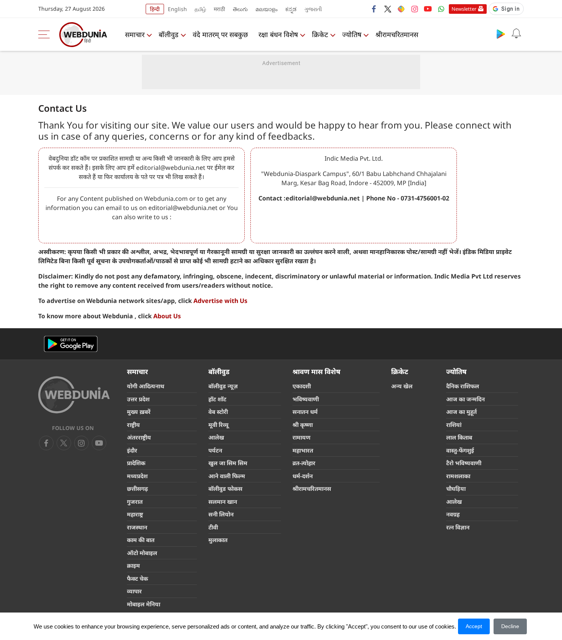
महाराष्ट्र (135, 514)
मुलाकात (217, 540)
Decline (510, 626)
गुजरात (135, 501)
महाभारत (302, 450)
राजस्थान (137, 527)
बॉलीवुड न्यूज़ (223, 386)
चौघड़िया (456, 488)
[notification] (516, 33)
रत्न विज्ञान (457, 527)
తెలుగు (240, 9)
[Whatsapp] (441, 9)
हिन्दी (155, 9)
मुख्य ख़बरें (139, 411)
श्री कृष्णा (302, 424)
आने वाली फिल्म (226, 476)
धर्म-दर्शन (302, 476)
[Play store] (500, 33)
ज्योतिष (351, 34)
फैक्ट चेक (137, 578)
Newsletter (464, 8)
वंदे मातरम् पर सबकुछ (220, 34)
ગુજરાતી (313, 9)
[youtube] (428, 9)
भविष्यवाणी (305, 399)
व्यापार (134, 591)
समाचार (135, 34)
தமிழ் (200, 9)
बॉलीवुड (169, 34)
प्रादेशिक (136, 463)
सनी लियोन (221, 514)
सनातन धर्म (305, 411)
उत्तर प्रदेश (138, 399)
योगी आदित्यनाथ (145, 386)
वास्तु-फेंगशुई (460, 450)
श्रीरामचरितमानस (396, 34)
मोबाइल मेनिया (143, 604)
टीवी (213, 527)
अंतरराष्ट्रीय (139, 437)
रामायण (301, 437)
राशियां (453, 424)
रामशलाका (458, 476)
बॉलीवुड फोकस (225, 488)
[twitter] (387, 9)
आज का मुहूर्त (461, 411)
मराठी (219, 9)
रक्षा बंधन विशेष (278, 34)
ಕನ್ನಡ (291, 9)
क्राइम (133, 565)
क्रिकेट (320, 34)
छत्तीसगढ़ (137, 488)
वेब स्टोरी (218, 411)
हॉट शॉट (217, 399)
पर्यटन (215, 450)
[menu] (46, 34)
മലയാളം (266, 9)
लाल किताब (459, 437)
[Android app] (70, 344)
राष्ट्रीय (133, 424)
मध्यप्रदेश (137, 476)
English (177, 9)
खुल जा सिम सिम (227, 463)
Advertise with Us (220, 300)
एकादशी (301, 386)
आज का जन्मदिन (465, 399)
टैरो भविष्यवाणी (463, 463)
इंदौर (132, 450)
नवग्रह (453, 514)
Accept (474, 626)
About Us (167, 316)
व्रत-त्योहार (303, 463)
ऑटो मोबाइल (142, 553)
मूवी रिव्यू (218, 424)
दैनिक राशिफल (462, 386)
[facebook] (374, 9)
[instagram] (414, 9)
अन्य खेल (402, 386)
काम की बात (140, 540)
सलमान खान (222, 501)
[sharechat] (401, 9)
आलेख (216, 437)
